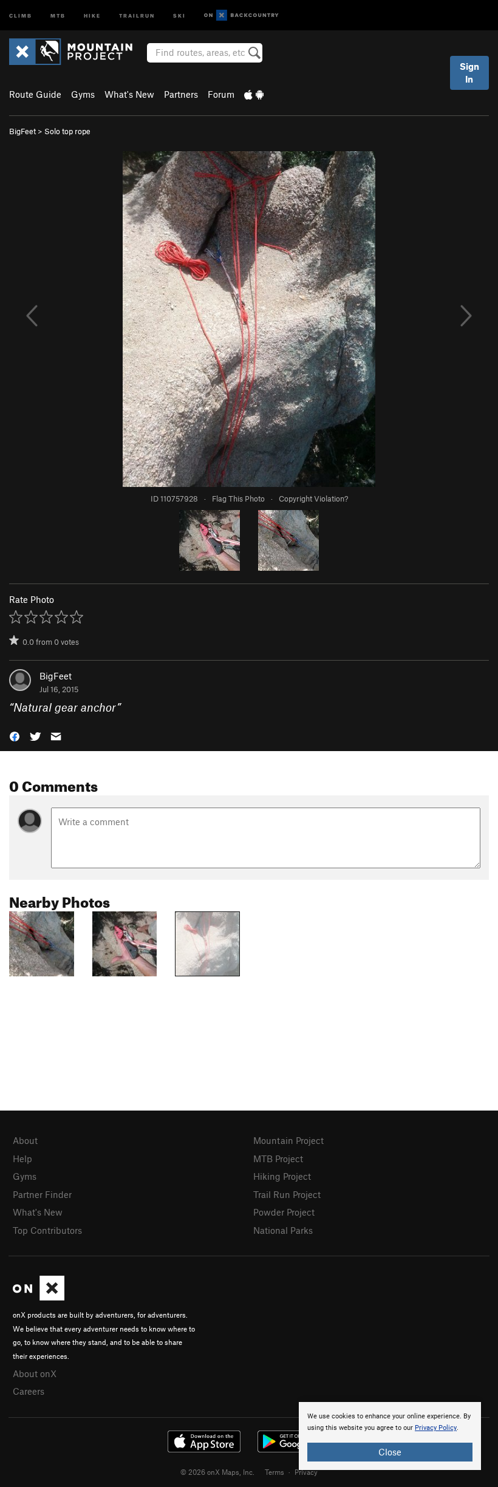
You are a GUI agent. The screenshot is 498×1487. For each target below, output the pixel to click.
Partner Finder (42, 1194)
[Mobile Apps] (254, 94)
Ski (179, 15)
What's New (129, 94)
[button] (14, 736)
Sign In (469, 72)
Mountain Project (288, 1140)
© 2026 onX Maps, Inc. (217, 1472)
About (25, 1140)
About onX (34, 1373)
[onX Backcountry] (241, 15)
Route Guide (35, 94)
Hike (92, 15)
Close (389, 1451)
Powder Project (284, 1211)
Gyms (83, 94)
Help (22, 1158)
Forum (221, 94)
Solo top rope (67, 131)
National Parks (283, 1230)
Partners (181, 94)
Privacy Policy (436, 1428)
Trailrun (137, 15)
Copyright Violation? (313, 498)
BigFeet (22, 131)
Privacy (306, 1472)
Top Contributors (47, 1230)
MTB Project (278, 1158)
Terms (274, 1472)
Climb (20, 15)
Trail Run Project (287, 1194)
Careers (28, 1391)
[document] (389, 1435)
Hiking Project (282, 1176)
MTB (58, 15)
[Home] (77, 51)
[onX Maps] (38, 1296)
